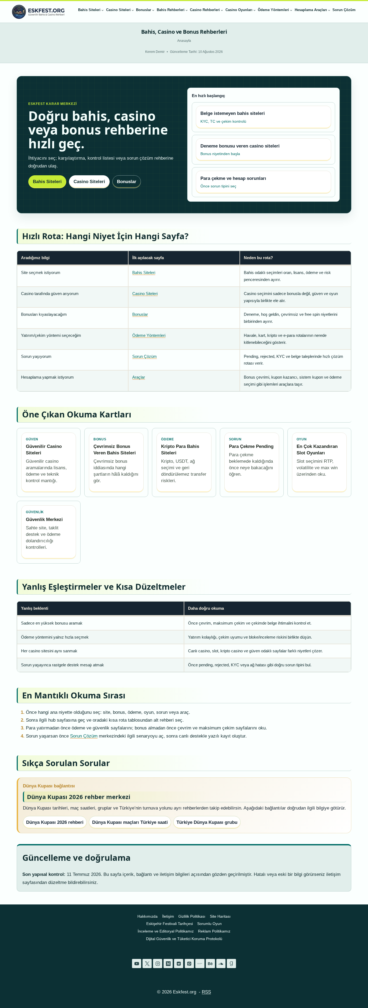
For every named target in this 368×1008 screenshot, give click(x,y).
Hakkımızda (147, 916)
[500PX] (199, 963)
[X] (147, 963)
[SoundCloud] (220, 963)
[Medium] (168, 963)
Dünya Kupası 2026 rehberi (55, 822)
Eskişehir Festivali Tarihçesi (169, 923)
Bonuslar (126, 181)
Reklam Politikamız (214, 931)
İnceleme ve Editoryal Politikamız (166, 931)
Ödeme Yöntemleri (148, 335)
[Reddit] (178, 963)
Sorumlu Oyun (209, 923)
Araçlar (138, 377)
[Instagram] (157, 963)
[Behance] (210, 963)
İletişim (168, 916)
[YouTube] (136, 963)
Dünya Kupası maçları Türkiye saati (130, 822)
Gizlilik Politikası (191, 916)
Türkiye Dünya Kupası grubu (206, 822)
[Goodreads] (231, 963)
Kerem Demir (155, 52)
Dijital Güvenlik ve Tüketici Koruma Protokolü (184, 939)
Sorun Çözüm (344, 10)
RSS (206, 992)
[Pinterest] (189, 963)
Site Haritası (220, 916)
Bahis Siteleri (47, 181)
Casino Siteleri (89, 181)
